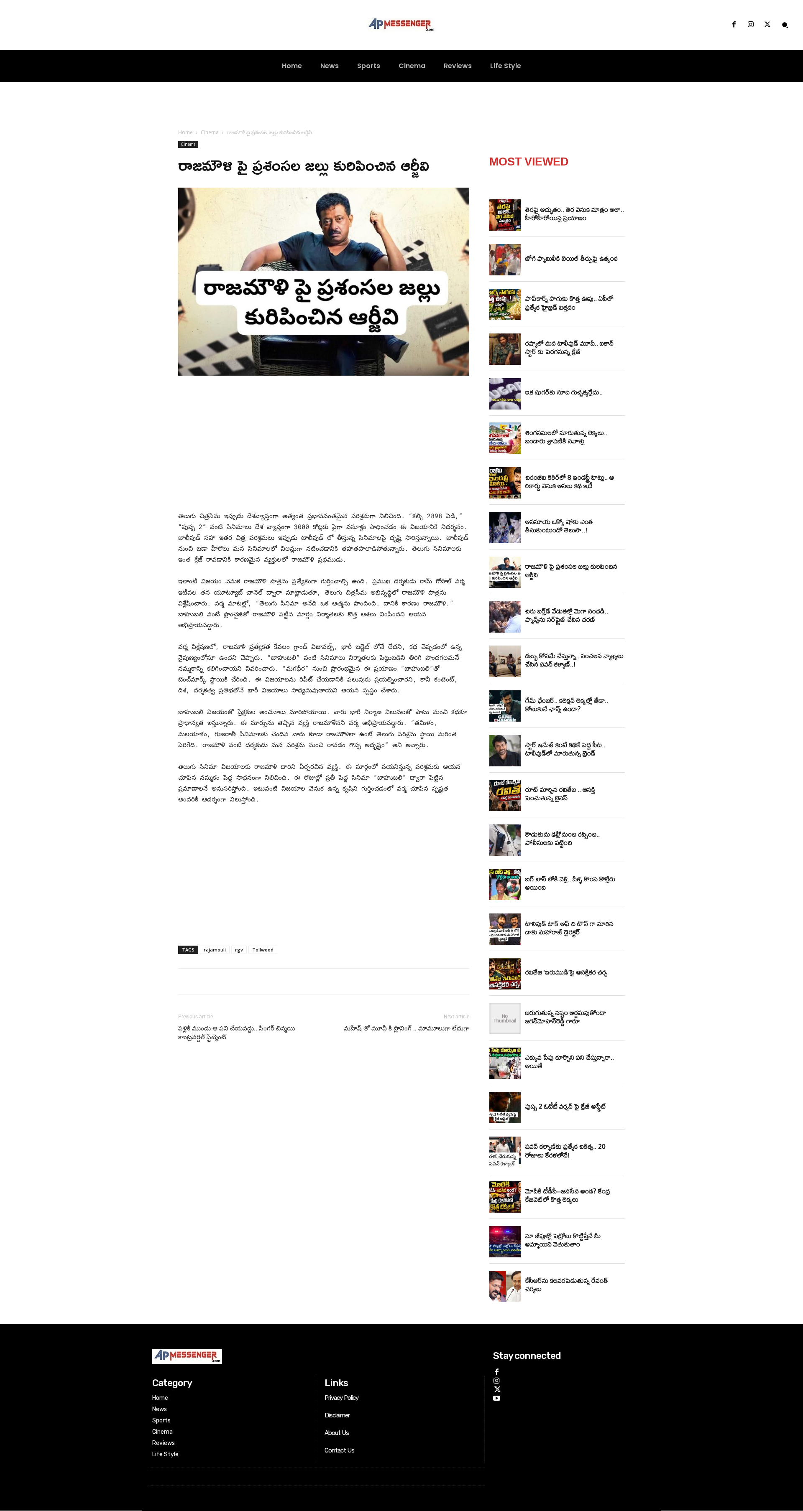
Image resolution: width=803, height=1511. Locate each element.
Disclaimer (337, 1415)
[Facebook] (733, 25)
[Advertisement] (323, 445)
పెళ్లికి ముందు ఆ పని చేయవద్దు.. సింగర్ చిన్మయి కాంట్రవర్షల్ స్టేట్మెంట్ (236, 1033)
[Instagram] (750, 25)
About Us (337, 1433)
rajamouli (215, 949)
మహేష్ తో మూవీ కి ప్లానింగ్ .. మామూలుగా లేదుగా (406, 1028)
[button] (785, 25)
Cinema (210, 132)
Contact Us (339, 1450)
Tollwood (263, 949)
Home (185, 132)
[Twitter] (767, 25)
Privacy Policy (341, 1398)
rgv (239, 949)
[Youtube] (496, 1397)
